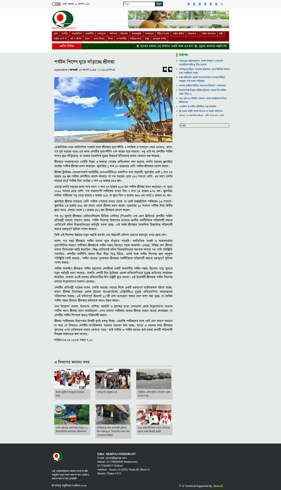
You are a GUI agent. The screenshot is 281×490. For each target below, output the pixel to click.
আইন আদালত (209, 33)
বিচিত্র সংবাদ (163, 33)
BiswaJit (218, 486)
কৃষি (221, 33)
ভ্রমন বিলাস (99, 38)
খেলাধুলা (101, 33)
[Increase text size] (165, 69)
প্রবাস (87, 38)
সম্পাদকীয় (121, 38)
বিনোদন (124, 33)
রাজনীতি (89, 33)
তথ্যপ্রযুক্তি (136, 33)
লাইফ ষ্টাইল (178, 33)
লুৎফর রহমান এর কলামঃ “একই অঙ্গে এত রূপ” (156, 46)
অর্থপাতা (113, 33)
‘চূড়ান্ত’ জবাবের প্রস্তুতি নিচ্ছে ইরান (206, 46)
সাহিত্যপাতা (135, 38)
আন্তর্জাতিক (76, 33)
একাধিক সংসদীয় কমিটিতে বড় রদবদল (197, 106)
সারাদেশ (192, 33)
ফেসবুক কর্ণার (159, 38)
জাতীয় (64, 33)
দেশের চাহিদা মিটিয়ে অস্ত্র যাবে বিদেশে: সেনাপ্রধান (202, 85)
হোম (56, 33)
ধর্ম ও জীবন (75, 38)
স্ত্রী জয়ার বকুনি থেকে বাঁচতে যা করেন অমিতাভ (201, 111)
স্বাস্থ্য (147, 38)
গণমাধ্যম (149, 33)
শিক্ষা (110, 38)
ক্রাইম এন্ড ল (60, 38)
